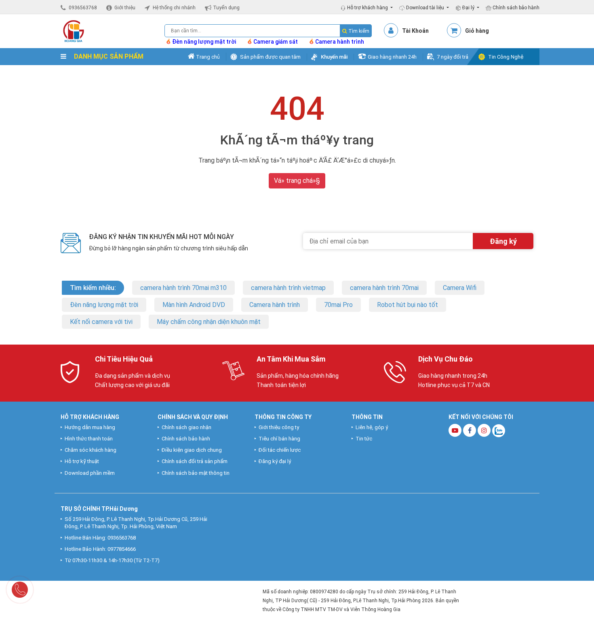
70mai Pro (338, 305)
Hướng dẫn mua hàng (90, 427)
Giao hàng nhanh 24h (392, 57)
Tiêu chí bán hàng (279, 439)
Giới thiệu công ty (279, 427)
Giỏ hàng (477, 31)
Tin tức (364, 439)
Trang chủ (207, 57)
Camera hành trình (339, 41)
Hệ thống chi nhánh (174, 8)
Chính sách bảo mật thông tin (196, 473)
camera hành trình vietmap (288, 288)
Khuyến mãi (334, 57)
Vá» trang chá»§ (297, 180)
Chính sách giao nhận (186, 427)
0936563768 (83, 8)
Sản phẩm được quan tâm (270, 57)
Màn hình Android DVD (193, 305)
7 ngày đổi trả (452, 57)
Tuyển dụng (226, 8)
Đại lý (469, 8)
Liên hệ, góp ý (372, 427)
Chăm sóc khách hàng (90, 450)
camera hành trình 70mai (384, 288)
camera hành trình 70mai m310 (183, 288)
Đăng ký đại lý (275, 461)
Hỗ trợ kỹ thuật (82, 461)
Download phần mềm (90, 473)
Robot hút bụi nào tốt (407, 305)
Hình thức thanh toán (89, 439)
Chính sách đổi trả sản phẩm (194, 461)
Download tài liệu (425, 8)
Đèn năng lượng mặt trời (204, 41)
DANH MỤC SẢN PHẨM (107, 56)
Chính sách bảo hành (515, 8)
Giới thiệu (124, 8)
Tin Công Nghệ (505, 57)
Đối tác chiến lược (280, 450)
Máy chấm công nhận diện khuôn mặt (209, 322)
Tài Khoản (415, 31)
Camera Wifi (459, 288)
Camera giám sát (275, 41)
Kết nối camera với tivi (101, 322)
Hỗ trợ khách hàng (368, 8)
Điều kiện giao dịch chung (192, 450)
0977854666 (121, 549)
